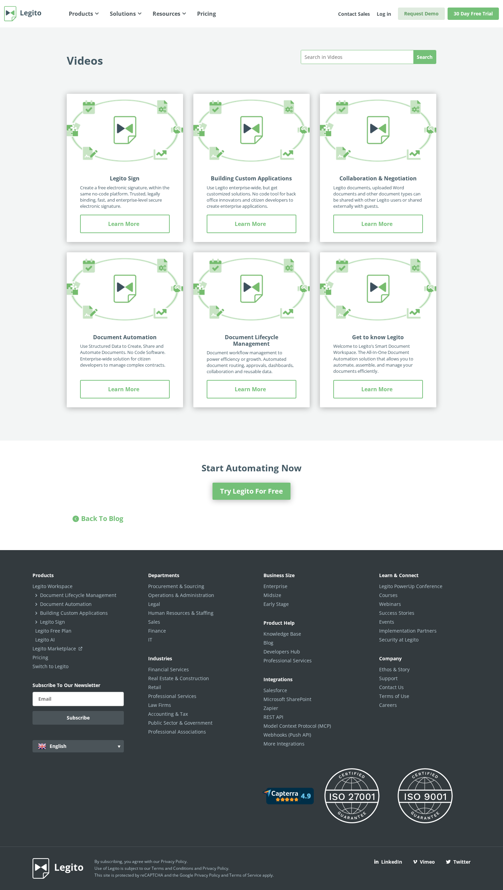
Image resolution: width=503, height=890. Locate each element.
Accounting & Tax (168, 714)
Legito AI (45, 639)
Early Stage (276, 604)
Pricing (40, 657)
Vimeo (427, 862)
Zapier (270, 708)
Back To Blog (102, 518)
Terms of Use (394, 696)
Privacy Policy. (216, 868)
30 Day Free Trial (473, 13)
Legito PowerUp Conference (410, 586)
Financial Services (168, 669)
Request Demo (421, 13)
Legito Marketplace (55, 648)
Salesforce (275, 690)
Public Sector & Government (180, 723)
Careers (388, 705)
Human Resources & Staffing (181, 613)
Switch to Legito (50, 666)
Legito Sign (125, 178)
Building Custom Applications (251, 178)
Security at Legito (398, 639)
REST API (273, 717)
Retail (154, 687)
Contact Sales (354, 14)
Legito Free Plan (53, 630)
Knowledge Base (282, 634)
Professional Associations (177, 731)
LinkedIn (391, 862)
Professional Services (172, 696)
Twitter (461, 862)
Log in (384, 14)
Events (386, 622)
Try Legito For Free (251, 491)
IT (150, 639)
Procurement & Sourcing (176, 586)
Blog (268, 642)
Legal (154, 604)
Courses (388, 595)
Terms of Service (245, 875)
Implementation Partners (408, 630)
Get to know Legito (378, 337)
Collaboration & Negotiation (378, 178)
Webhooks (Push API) (287, 735)
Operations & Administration (181, 595)
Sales (154, 622)
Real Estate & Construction (178, 678)
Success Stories (396, 613)
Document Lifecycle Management (251, 340)
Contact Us (391, 687)
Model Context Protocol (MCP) (297, 726)
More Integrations (284, 743)
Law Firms (159, 705)
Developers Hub (281, 651)
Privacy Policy (173, 861)
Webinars (390, 604)
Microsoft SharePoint (287, 699)
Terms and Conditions (172, 868)
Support (388, 678)
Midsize (272, 595)
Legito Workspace (53, 586)
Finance (157, 630)
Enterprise (275, 586)
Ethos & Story (394, 669)
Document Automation (125, 337)
